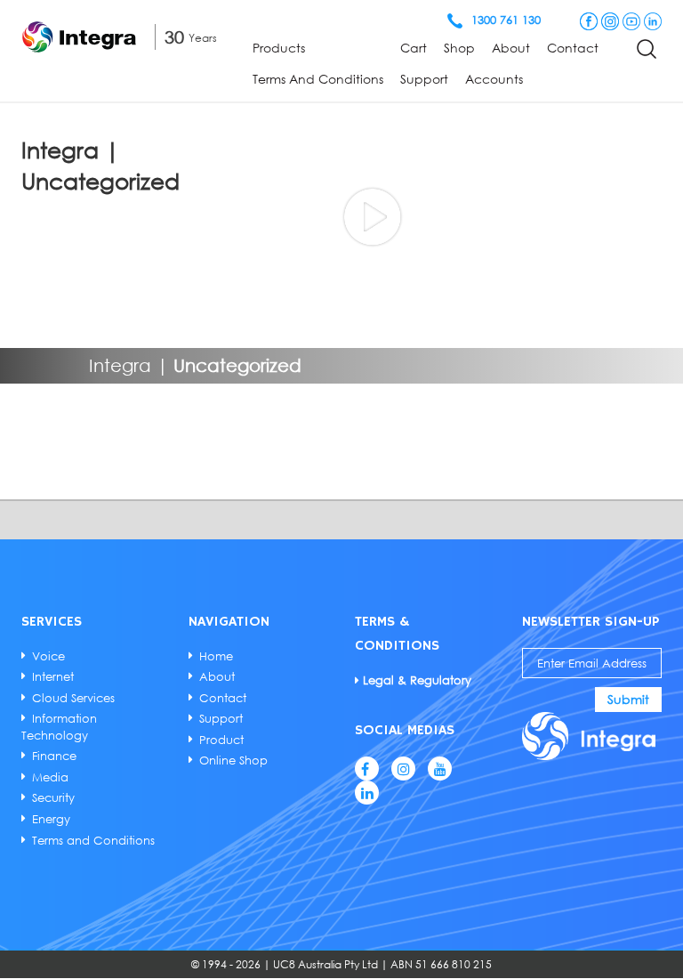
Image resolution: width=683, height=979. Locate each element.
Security (53, 797)
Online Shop (233, 760)
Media (50, 777)
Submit (628, 699)
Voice (48, 656)
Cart (413, 47)
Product (221, 739)
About (511, 47)
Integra (120, 365)
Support (424, 78)
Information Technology (59, 726)
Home (216, 656)
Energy (51, 819)
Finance (54, 755)
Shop (459, 47)
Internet (53, 676)
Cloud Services (73, 698)
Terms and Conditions (318, 78)
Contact (573, 47)
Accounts (494, 78)
